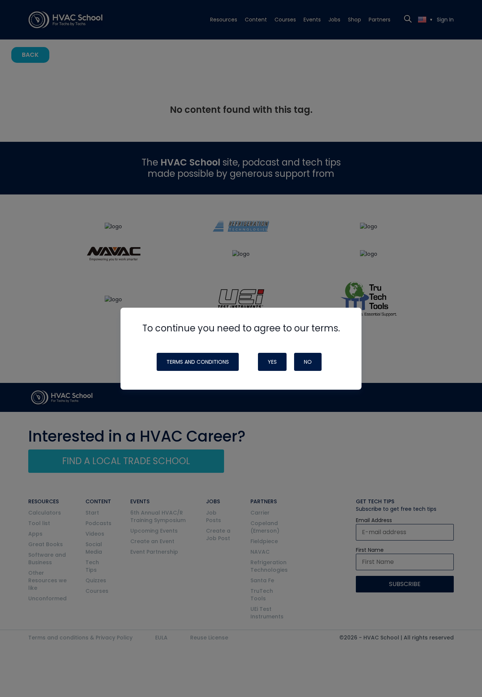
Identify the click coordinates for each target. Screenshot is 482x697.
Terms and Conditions (197, 362)
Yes (272, 362)
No (308, 362)
